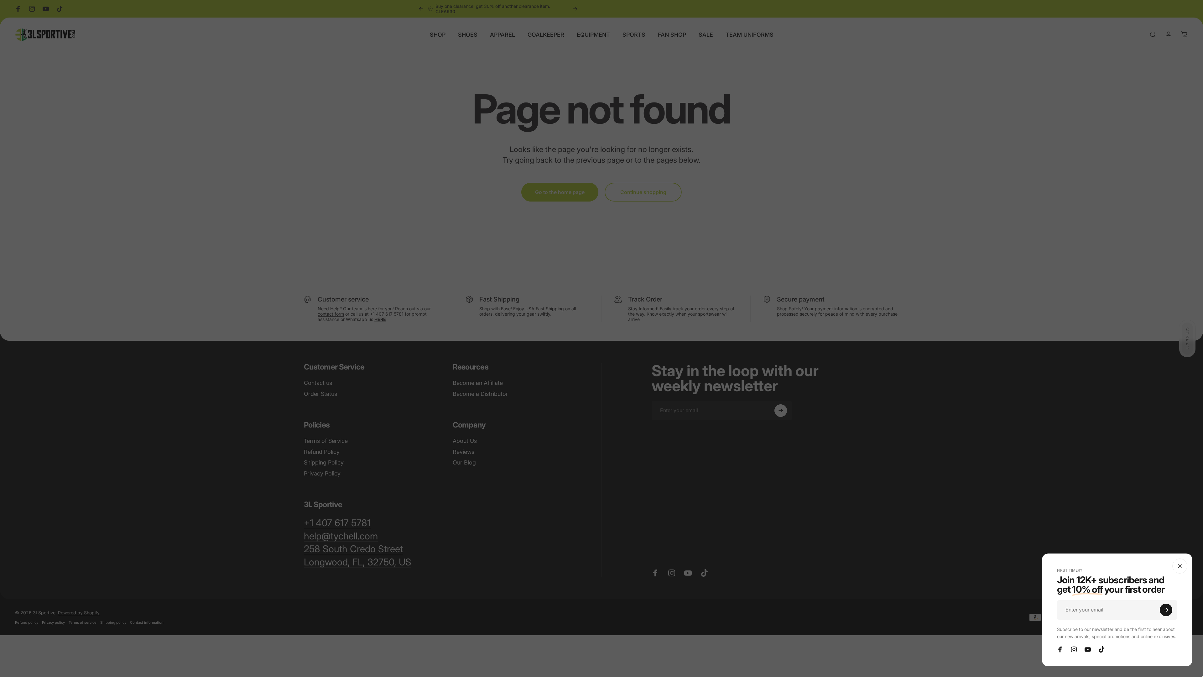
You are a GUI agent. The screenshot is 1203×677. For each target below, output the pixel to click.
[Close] (1179, 566)
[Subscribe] (1166, 610)
